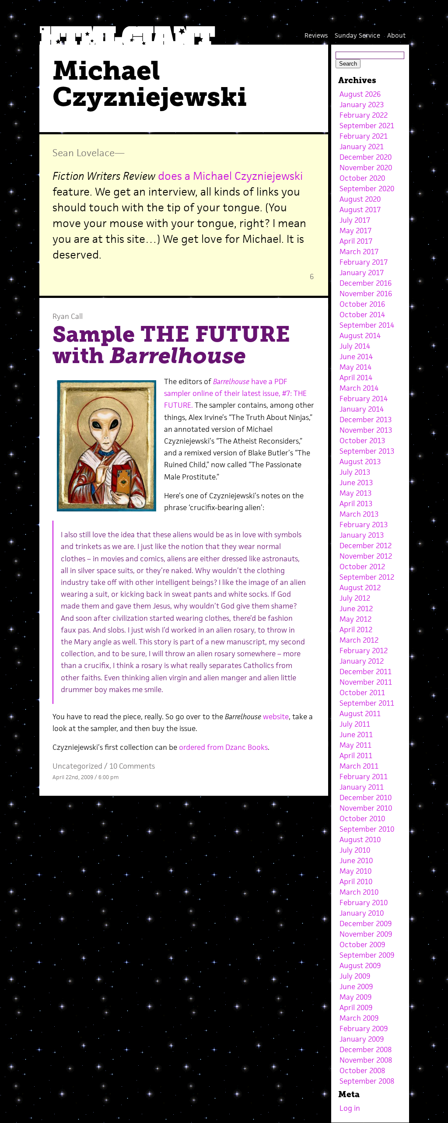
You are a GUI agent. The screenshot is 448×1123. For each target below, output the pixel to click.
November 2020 (366, 167)
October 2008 (362, 1070)
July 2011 (355, 724)
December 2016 (366, 283)
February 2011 (364, 776)
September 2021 (367, 125)
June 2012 (356, 608)
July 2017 (355, 220)
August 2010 (360, 839)
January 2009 (362, 1039)
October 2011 (362, 692)
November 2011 (366, 682)
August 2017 (360, 209)
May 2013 (355, 493)
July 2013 (355, 472)
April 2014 (356, 377)
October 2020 (362, 178)
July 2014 (355, 346)
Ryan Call (67, 316)
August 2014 (360, 335)
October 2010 (362, 818)
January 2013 (362, 535)
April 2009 (356, 1007)
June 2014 (356, 356)
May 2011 (355, 745)
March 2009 (359, 1018)
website (276, 716)
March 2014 (359, 388)
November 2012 (366, 556)
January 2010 (362, 913)
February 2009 (364, 1028)
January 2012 (362, 661)
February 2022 (364, 115)
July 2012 (355, 598)
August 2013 (360, 461)
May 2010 (355, 871)
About (396, 35)
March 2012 (359, 640)
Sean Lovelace (83, 153)
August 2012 (360, 587)
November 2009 (366, 934)
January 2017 (362, 272)
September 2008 (367, 1081)
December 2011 (366, 671)
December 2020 (366, 157)
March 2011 (359, 766)
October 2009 (362, 944)
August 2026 (360, 94)
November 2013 (366, 430)
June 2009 (356, 986)
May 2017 (355, 230)
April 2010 (356, 881)
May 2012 (355, 619)
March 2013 (359, 514)
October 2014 (362, 314)
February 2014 (364, 398)
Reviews (316, 35)
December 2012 (366, 545)
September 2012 (367, 577)
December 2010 (366, 797)
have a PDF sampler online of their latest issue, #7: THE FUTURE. (235, 393)
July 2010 (355, 850)
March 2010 (359, 892)
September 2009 (367, 955)
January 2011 (362, 787)
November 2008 (366, 1060)
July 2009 (355, 976)
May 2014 (355, 367)
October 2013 (362, 440)
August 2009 (360, 965)
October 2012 (362, 566)
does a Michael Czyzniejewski (230, 176)
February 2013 (364, 524)
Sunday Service (357, 35)
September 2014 (367, 325)
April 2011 (356, 755)
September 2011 (367, 703)
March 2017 (359, 251)
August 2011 (360, 713)
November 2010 (366, 808)
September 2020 (367, 188)
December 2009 (366, 923)
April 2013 (356, 503)
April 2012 (356, 629)
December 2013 (366, 419)
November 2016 (366, 293)
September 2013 (367, 451)
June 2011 (356, 734)
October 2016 (362, 304)
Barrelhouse (231, 381)
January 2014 (362, 409)
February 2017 (364, 262)
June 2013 (356, 482)
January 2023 (362, 104)
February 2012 (364, 650)
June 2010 (356, 860)
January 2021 (362, 146)
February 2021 (364, 136)
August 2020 (360, 199)
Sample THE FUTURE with (171, 345)
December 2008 (366, 1049)
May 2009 (355, 997)
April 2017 (356, 241)
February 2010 (364, 902)
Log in (350, 1108)
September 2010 (367, 829)
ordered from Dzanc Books (223, 747)
